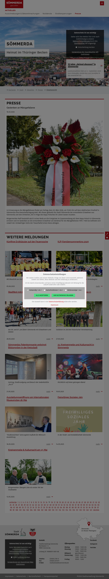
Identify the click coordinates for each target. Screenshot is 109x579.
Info (39, 290)
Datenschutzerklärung (56, 302)
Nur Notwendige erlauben (63, 295)
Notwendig (33, 290)
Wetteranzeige (72, 290)
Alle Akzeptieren (42, 295)
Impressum (54, 305)
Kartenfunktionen (52, 290)
